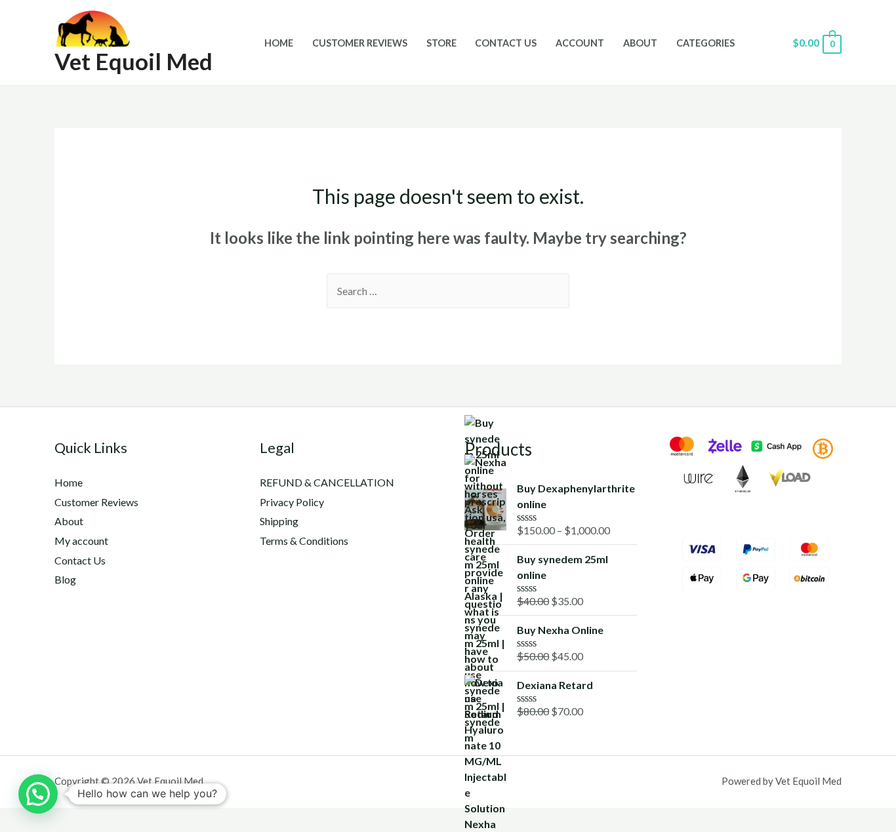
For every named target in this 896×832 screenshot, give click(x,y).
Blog (65, 579)
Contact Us (506, 43)
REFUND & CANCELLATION (327, 482)
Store (441, 43)
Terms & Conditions (304, 540)
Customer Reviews (359, 43)
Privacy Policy (292, 502)
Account (580, 43)
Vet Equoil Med (133, 61)
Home (278, 43)
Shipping (279, 521)
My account (81, 540)
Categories (705, 43)
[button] (38, 794)
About (640, 43)
